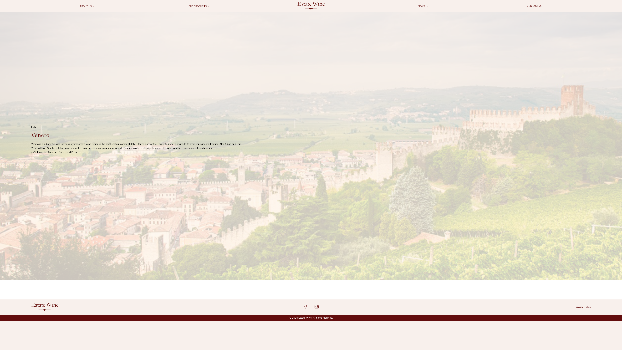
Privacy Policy (583, 307)
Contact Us (534, 6)
